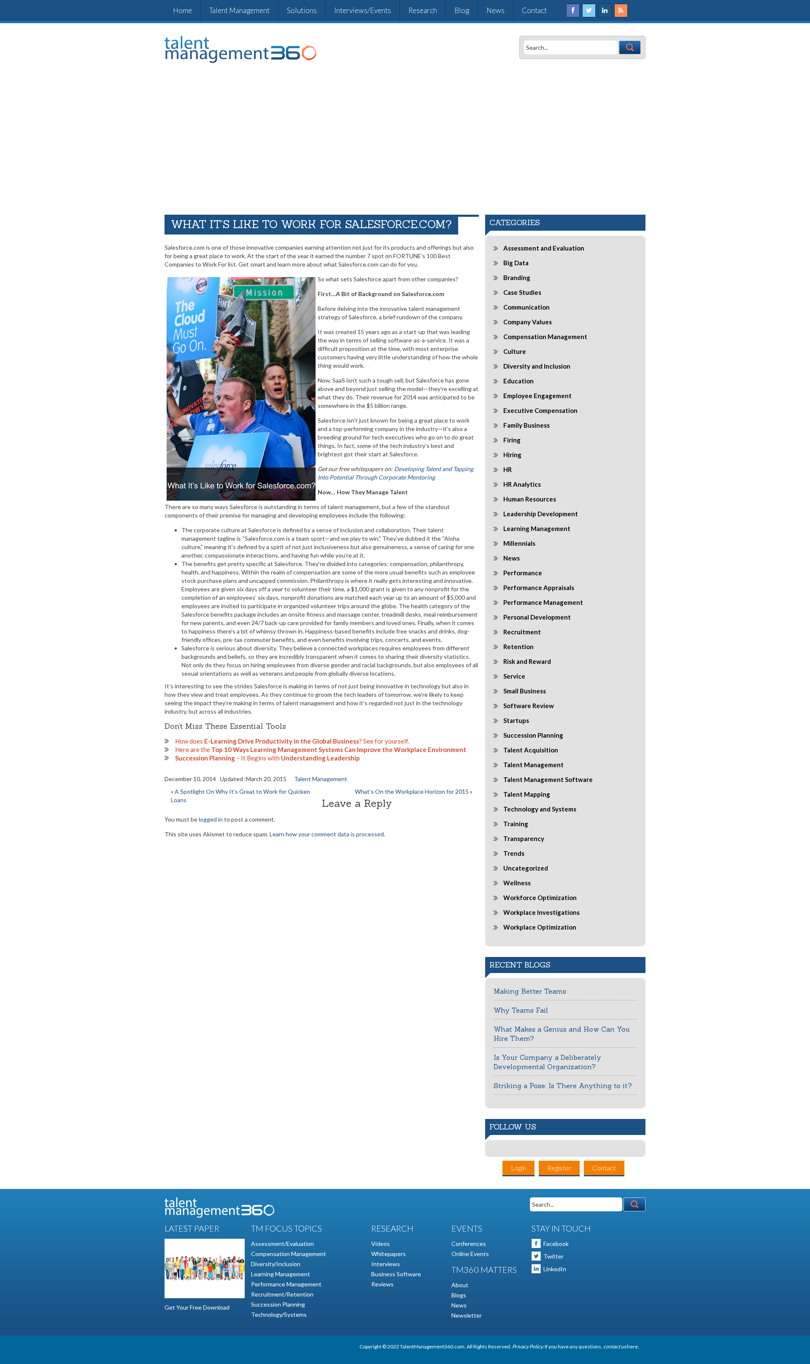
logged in (211, 819)
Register (559, 1168)
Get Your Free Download (197, 1307)
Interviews (385, 1263)
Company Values (527, 322)
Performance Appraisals (538, 587)
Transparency (523, 838)
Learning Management (536, 528)
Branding (516, 277)
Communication (526, 307)
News (495, 10)
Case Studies (522, 292)
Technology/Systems (279, 1314)
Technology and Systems (539, 809)
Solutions (302, 10)
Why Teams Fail (521, 1010)
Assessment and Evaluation (543, 248)
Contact (534, 10)
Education (518, 381)
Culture (514, 351)
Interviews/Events (362, 10)
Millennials (519, 543)
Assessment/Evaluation (282, 1243)
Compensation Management (545, 336)
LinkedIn (554, 1268)
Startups (516, 720)
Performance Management (543, 602)
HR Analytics (522, 484)
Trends (513, 853)
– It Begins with (267, 758)
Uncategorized (525, 868)
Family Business (526, 425)
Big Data (516, 263)
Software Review (528, 705)
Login (518, 1168)
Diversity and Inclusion (536, 366)
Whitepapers (388, 1253)
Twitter (553, 1256)
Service (514, 676)
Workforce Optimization (540, 897)
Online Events (470, 1253)
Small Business (524, 691)
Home (182, 10)
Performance (522, 573)
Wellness (517, 883)
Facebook (556, 1243)
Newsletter (466, 1315)
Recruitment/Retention (282, 1294)
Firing (512, 440)
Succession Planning (533, 735)
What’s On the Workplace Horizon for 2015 (412, 791)
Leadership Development (540, 514)
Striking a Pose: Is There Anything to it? (563, 1085)
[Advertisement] (405, 139)
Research (422, 10)
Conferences (468, 1243)
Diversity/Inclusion (275, 1263)
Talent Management (239, 10)
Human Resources (529, 499)
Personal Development (537, 617)
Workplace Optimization (539, 927)
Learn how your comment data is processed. (327, 834)
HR (507, 469)
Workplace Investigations (541, 912)
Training (515, 824)
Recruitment (522, 632)
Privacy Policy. (528, 1346)
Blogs (458, 1295)
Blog (461, 10)
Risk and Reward (527, 661)
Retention (518, 646)
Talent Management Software (548, 779)
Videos (380, 1243)
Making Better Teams (530, 991)
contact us (615, 1346)
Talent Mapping (526, 794)
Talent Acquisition (530, 750)
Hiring (512, 454)
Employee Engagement (537, 395)
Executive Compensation (540, 410)
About (459, 1285)
